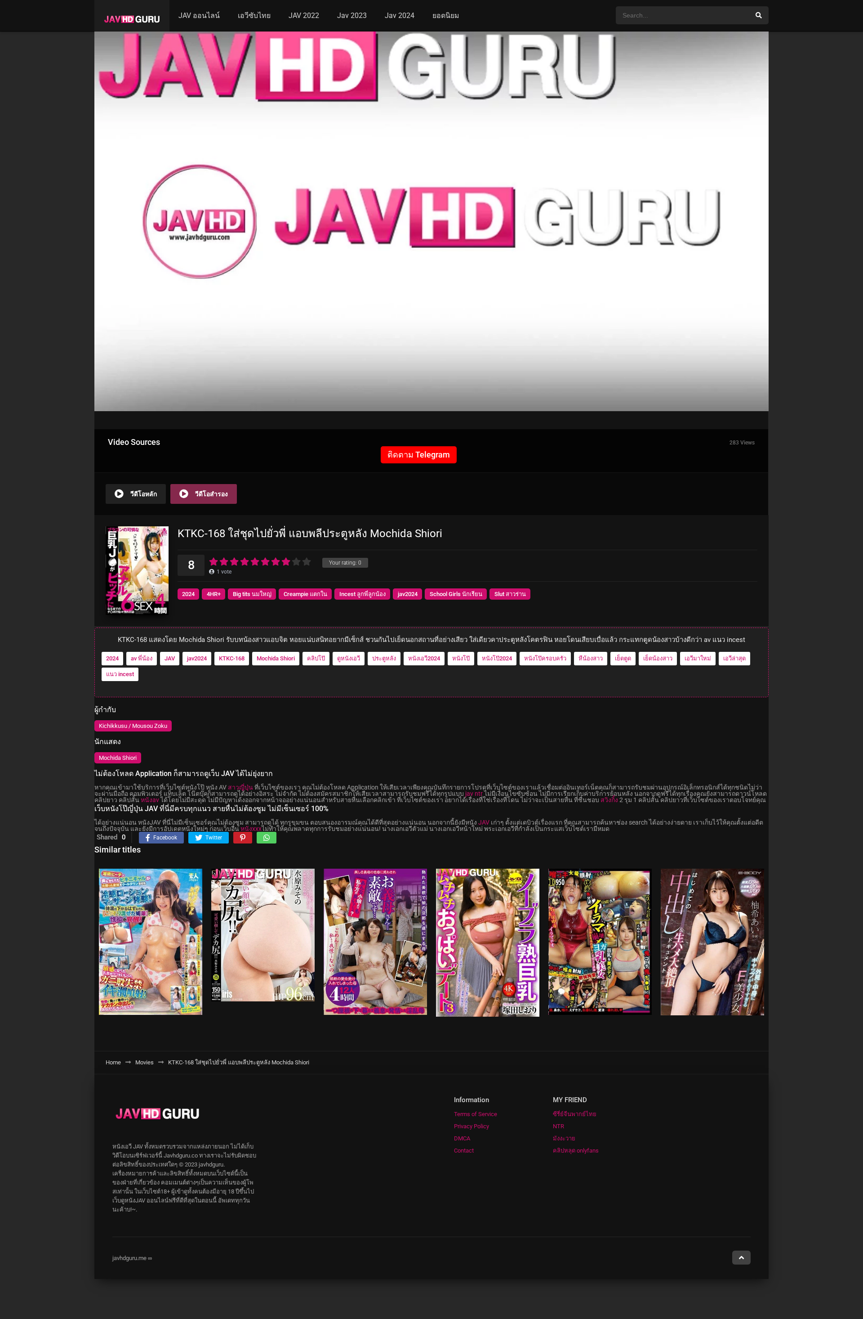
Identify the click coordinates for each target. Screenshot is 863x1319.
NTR (558, 1126)
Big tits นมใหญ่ (252, 594)
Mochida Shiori (276, 658)
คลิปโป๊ (316, 658)
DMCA (462, 1138)
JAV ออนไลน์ (199, 15)
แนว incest (120, 674)
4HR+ (214, 594)
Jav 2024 (399, 15)
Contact (464, 1150)
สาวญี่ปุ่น (240, 787)
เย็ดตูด (623, 658)
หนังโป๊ (461, 658)
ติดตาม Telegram (418, 454)
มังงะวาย (564, 1138)
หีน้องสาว (590, 658)
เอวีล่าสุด (734, 658)
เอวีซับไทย (254, 15)
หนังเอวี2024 (424, 658)
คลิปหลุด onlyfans (576, 1150)
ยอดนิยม (445, 15)
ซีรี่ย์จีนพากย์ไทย (574, 1114)
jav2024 (408, 594)
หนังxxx (251, 828)
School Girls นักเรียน (456, 594)
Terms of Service (475, 1114)
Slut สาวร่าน (510, 594)
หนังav (150, 799)
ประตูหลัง (384, 658)
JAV (170, 658)
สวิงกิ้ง (609, 799)
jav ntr (474, 793)
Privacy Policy (471, 1126)
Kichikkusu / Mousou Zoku (133, 725)
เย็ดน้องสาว (657, 658)
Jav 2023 (352, 15)
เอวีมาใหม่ (698, 658)
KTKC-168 (232, 658)
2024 (188, 594)
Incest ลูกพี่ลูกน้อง (362, 594)
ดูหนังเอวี (348, 658)
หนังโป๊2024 (497, 658)
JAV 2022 (304, 15)
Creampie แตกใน (305, 594)
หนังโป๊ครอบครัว (545, 658)
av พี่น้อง (141, 658)
